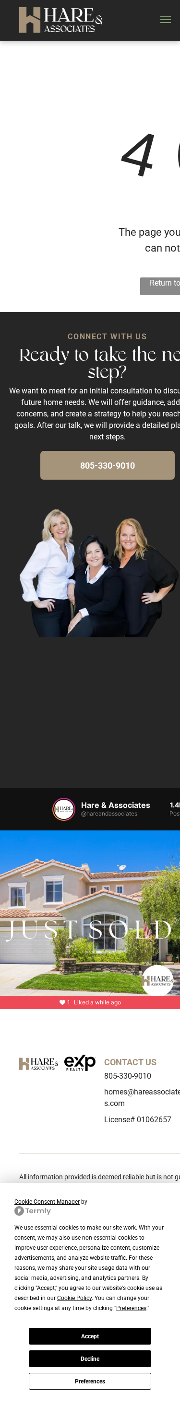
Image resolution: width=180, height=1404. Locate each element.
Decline (90, 1359)
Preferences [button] (131, 1308)
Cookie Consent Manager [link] (47, 1201)
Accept (90, 1336)
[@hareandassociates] (63, 809)
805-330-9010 (127, 1076)
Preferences (90, 1381)
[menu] (165, 19)
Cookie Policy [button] (74, 1298)
